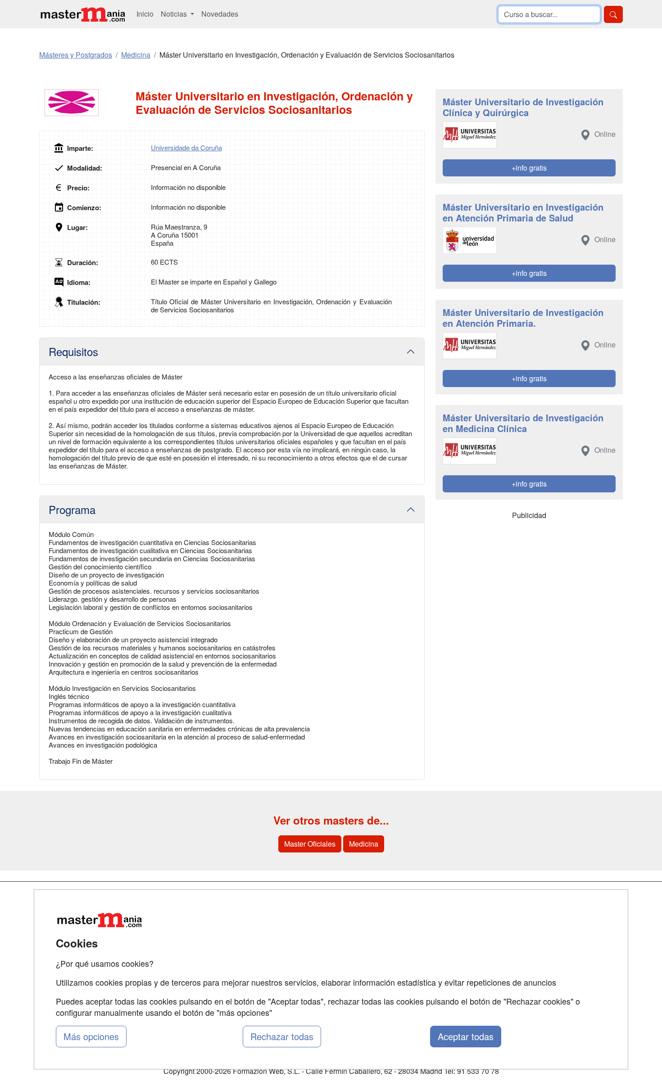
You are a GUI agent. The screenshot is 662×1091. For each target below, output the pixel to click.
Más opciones (91, 1036)
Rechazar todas (281, 1036)
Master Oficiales (310, 844)
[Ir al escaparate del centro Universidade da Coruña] (87, 102)
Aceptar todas (466, 1036)
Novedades (219, 14)
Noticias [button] (175, 14)
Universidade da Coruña (186, 147)
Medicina (363, 844)
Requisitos (73, 351)
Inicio (145, 14)
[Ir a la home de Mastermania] (82, 14)
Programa (72, 509)
